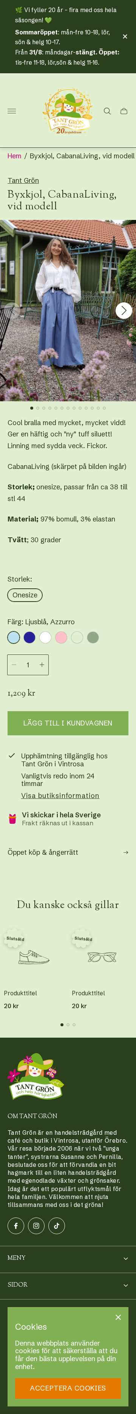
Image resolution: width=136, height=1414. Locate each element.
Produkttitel (20, 993)
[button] (31, 408)
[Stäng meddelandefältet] (124, 36)
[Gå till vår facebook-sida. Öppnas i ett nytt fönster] (16, 1226)
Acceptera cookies (68, 1388)
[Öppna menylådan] (11, 111)
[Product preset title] (34, 957)
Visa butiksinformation (60, 796)
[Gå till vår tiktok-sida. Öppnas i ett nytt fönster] (56, 1226)
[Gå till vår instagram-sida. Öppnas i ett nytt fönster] (36, 1226)
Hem (15, 156)
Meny (17, 1258)
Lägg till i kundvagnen (68, 723)
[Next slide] (124, 310)
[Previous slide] (12, 310)
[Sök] (107, 111)
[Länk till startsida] (36, 1077)
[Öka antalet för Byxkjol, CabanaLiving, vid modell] (42, 665)
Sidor (18, 1285)
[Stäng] (118, 1317)
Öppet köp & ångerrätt (43, 852)
